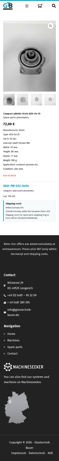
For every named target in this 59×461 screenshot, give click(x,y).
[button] (26, 6)
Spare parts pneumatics (16, 117)
